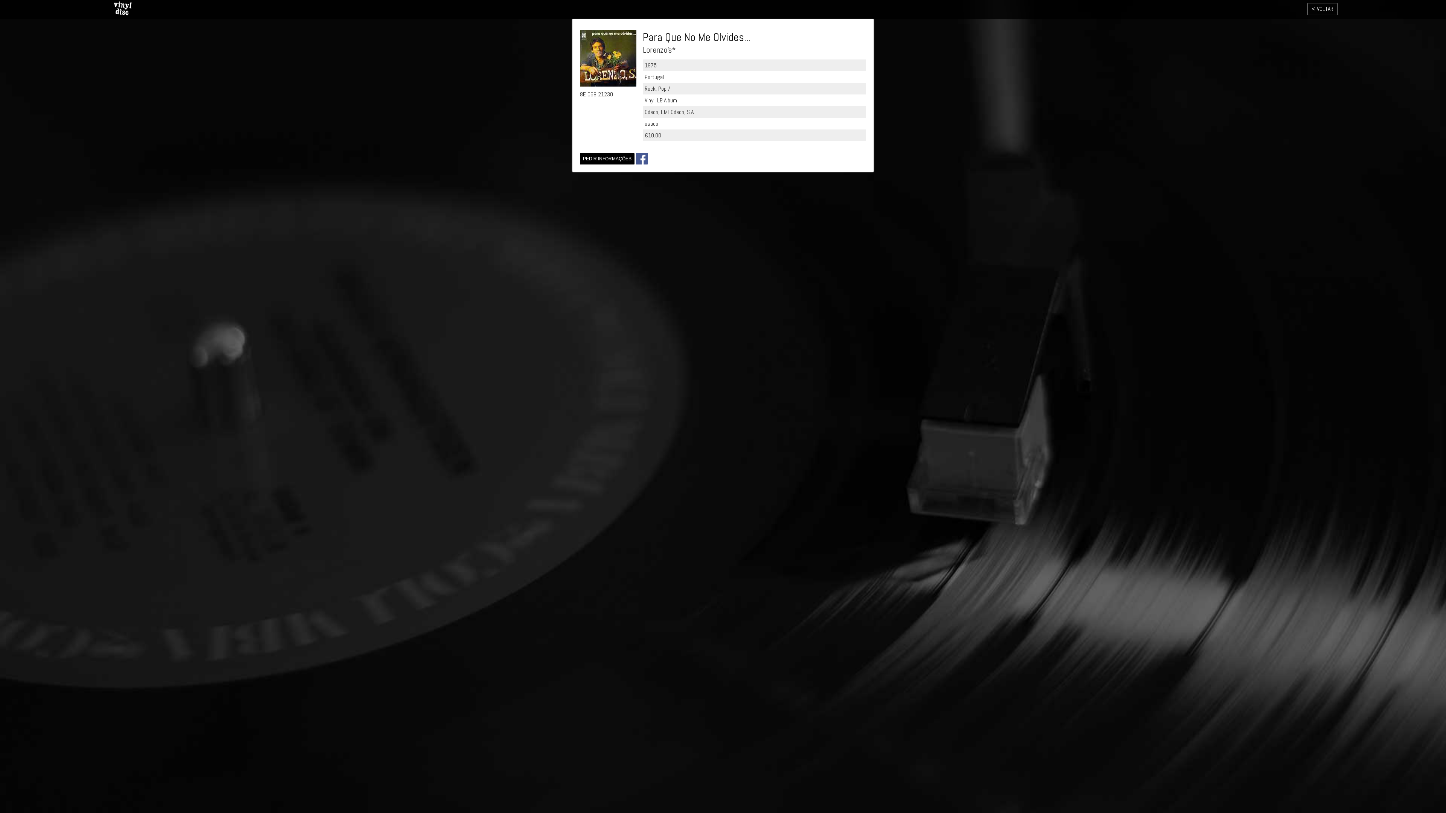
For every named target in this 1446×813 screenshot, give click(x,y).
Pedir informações (607, 158)
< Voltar (1322, 9)
